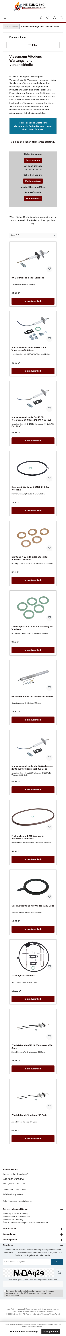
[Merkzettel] (47, 18)
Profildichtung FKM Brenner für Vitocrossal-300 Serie (28, 837)
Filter (35, 45)
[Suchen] (41, 18)
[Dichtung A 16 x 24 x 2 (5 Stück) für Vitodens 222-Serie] (33, 538)
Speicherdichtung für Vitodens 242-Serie (33, 906)
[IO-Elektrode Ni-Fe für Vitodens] (33, 259)
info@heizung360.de (13, 1194)
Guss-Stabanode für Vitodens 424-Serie (32, 696)
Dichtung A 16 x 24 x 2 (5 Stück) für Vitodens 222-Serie (30, 558)
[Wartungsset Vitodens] (33, 956)
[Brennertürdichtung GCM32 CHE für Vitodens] (33, 468)
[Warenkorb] (61, 18)
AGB (26, 1293)
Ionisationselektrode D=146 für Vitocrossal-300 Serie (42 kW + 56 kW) (31, 418)
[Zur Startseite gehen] (33, 7)
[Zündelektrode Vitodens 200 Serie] (33, 1096)
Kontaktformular (25, 1201)
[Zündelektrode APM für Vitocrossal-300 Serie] (33, 1026)
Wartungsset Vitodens (23, 975)
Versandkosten (47, 1309)
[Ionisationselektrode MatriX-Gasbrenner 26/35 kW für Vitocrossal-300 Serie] (33, 747)
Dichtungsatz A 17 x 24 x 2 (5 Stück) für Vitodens (32, 627)
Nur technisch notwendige (24, 1331)
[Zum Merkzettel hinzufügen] (49, 269)
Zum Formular (33, 198)
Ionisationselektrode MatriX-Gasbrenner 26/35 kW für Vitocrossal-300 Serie (32, 767)
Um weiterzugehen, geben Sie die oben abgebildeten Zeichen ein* (33, 1280)
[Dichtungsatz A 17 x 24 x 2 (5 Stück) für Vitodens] (33, 607)
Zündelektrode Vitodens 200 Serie (29, 1115)
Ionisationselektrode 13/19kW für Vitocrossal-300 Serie (29, 348)
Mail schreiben (33, 181)
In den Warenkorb (33, 301)
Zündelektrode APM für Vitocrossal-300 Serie (32, 1046)
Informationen (9, 1228)
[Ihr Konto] (54, 18)
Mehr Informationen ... (36, 1326)
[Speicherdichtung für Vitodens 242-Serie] (33, 887)
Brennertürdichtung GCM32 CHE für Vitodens (30, 488)
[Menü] (5, 18)
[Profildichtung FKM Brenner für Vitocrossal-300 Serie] (33, 817)
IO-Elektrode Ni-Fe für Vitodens (28, 277)
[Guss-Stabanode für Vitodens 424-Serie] (33, 677)
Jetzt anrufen (33, 160)
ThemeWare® (54, 1314)
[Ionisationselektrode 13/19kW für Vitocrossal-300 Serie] (33, 328)
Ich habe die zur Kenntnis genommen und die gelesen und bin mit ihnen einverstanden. (30, 1293)
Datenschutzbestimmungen (30, 1291)
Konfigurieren (50, 1331)
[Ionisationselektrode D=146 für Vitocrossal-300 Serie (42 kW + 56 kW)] (33, 398)
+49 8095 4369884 (13, 1179)
